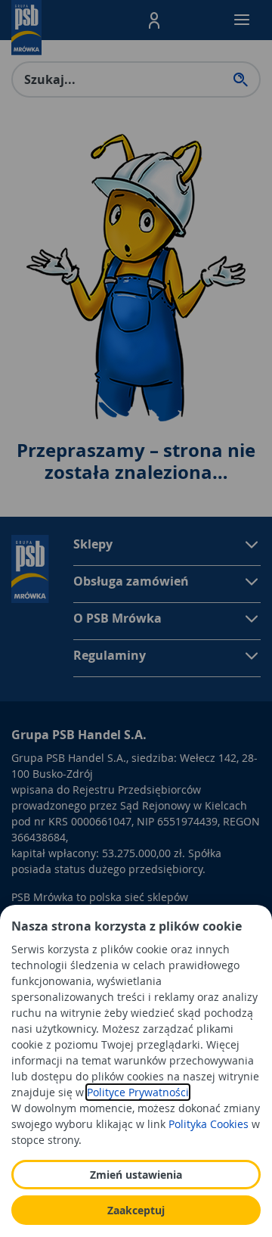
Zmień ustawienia (136, 1174)
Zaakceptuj (136, 1210)
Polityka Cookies (208, 1124)
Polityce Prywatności (138, 1092)
